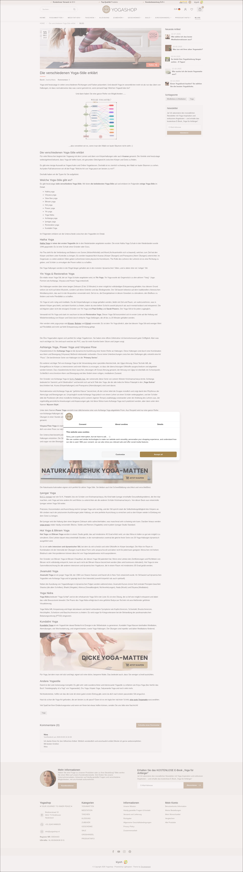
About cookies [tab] (121, 424)
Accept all (158, 454)
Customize (120, 454)
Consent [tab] (82, 424)
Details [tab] (160, 424)
